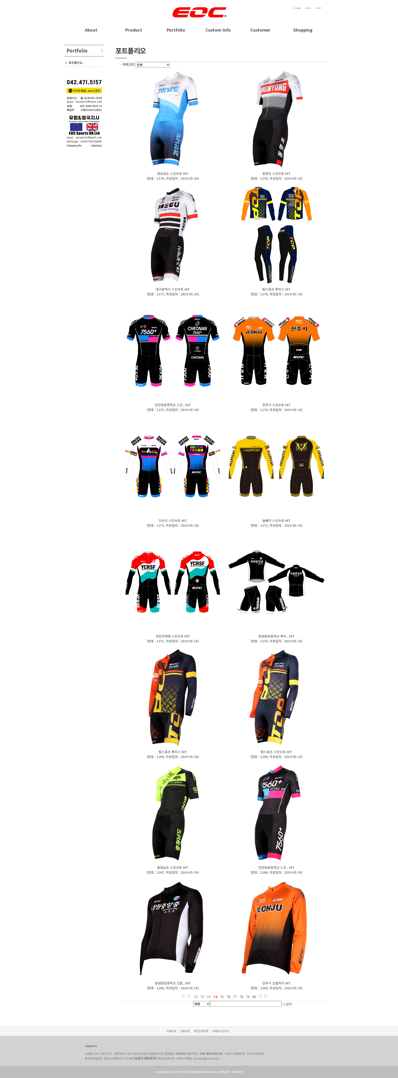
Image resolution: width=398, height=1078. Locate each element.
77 (235, 996)
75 (222, 996)
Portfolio (176, 30)
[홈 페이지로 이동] (199, 7)
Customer (260, 30)
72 (202, 996)
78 (241, 996)
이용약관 (185, 1031)
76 (228, 996)
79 (248, 996)
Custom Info (218, 30)
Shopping (302, 30)
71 (196, 996)
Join (309, 8)
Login (298, 8)
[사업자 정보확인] (145, 1058)
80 (254, 996)
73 (209, 996)
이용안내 (171, 1031)
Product (133, 30)
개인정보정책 (200, 1031)
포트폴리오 (75, 62)
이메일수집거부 (220, 1031)
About (91, 30)
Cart (319, 8)
